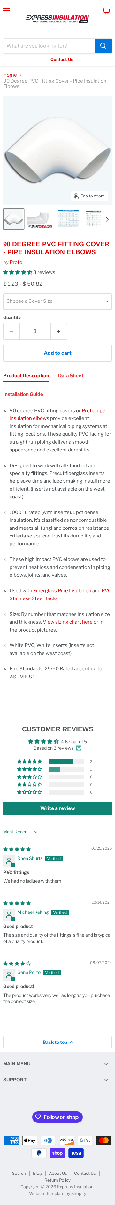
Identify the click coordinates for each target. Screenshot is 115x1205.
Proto (16, 262)
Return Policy (57, 1180)
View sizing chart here (68, 622)
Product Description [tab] (26, 376)
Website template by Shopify (57, 1193)
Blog (37, 1173)
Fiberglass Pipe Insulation (62, 591)
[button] (18, 272)
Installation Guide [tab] (23, 394)
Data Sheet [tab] (70, 376)
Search (19, 1173)
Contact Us (85, 1173)
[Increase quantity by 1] (59, 331)
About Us (58, 1173)
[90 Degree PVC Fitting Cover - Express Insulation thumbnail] (14, 219)
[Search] (103, 46)
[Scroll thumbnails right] (106, 219)
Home (10, 75)
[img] (17, 849)
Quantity (12, 317)
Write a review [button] (57, 808)
